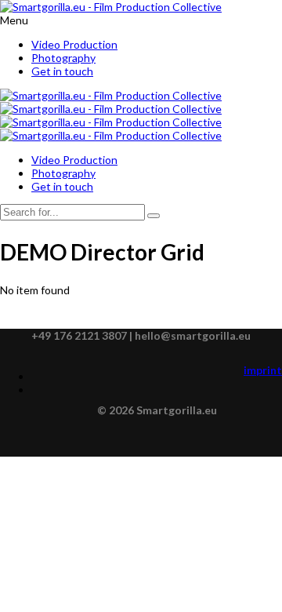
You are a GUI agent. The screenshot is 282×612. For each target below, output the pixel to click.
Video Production (74, 44)
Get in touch (62, 71)
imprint (263, 370)
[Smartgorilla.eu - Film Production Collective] (111, 6)
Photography (63, 57)
